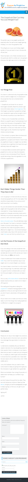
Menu (26, 12)
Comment (4, 425)
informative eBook (13, 278)
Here (5, 234)
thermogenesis (19, 109)
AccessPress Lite (18, 479)
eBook (2, 384)
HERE (2, 261)
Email (3, 441)
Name (3, 436)
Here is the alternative (7, 221)
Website (4, 447)
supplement (4, 288)
